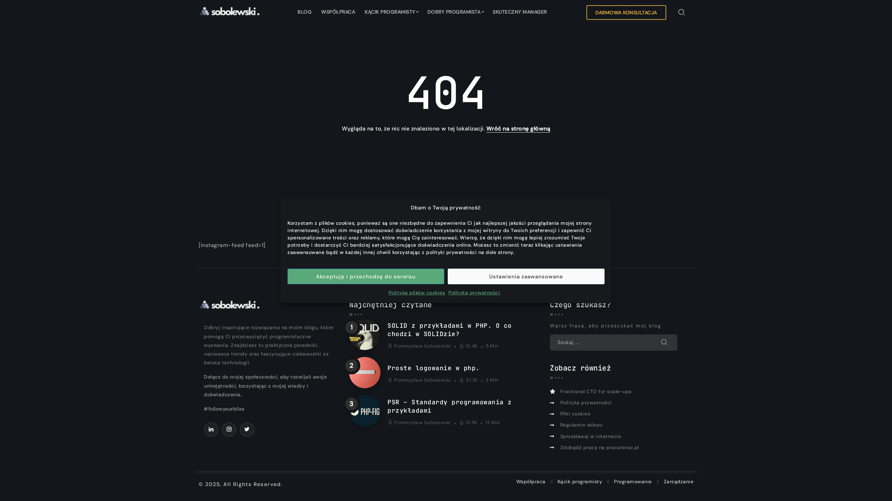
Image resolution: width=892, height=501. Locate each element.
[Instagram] (229, 429)
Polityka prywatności (474, 292)
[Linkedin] (211, 429)
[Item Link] (364, 334)
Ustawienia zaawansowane (526, 276)
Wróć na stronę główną (518, 128)
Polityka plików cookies (417, 292)
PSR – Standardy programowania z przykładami (449, 406)
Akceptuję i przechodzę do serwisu (366, 276)
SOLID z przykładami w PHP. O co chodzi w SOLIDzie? (449, 329)
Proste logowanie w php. (433, 368)
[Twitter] (247, 429)
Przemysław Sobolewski (422, 346)
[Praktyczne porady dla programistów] (229, 10)
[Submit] (664, 342)
